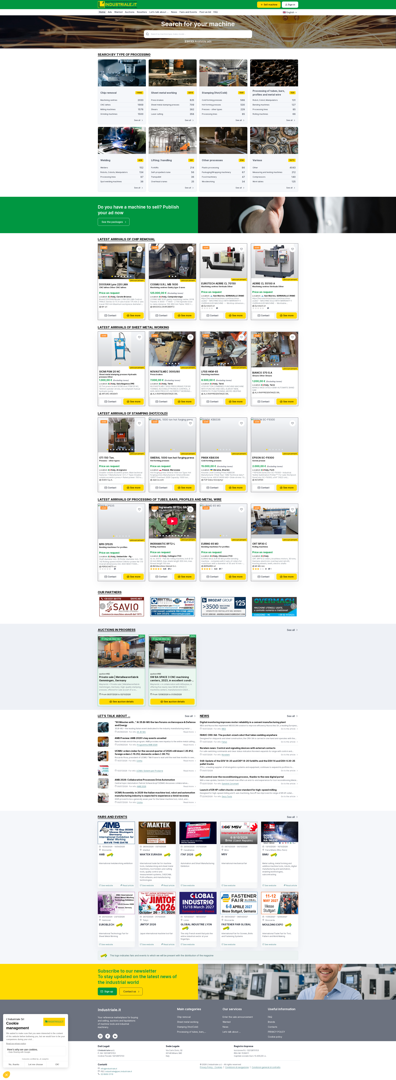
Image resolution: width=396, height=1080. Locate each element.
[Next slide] (140, 261)
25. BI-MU (141, 732)
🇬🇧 (288, 12)
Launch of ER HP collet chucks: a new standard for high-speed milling (238, 789)
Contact (112, 315)
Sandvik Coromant (230, 783)
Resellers (142, 12)
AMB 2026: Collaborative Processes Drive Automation (145, 779)
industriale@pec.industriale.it (118, 1071)
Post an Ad (205, 12)
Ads (110, 12)
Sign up (108, 991)
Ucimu (139, 761)
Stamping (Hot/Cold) (187, 1027)
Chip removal (184, 1017)
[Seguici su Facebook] (107, 1036)
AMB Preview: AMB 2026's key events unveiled (140, 738)
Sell (270, 4)
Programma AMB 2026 (147, 745)
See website (107, 885)
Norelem (226, 754)
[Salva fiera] (129, 826)
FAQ (215, 12)
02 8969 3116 (107, 1074)
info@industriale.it (109, 1068)
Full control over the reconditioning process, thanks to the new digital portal (242, 776)
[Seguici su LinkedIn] (115, 1036)
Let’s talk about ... (159, 12)
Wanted (118, 12)
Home (102, 12)
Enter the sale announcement (238, 1017)
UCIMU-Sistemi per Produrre (149, 771)
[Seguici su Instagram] (100, 1036)
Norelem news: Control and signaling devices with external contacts (237, 748)
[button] (112, 276)
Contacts (272, 1027)
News (174, 12)
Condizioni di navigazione (237, 1067)
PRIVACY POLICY (276, 1031)
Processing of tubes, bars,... (191, 1031)
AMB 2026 (141, 786)
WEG (224, 729)
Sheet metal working (187, 1022)
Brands (271, 1022)
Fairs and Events (188, 12)
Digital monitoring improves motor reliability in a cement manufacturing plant (243, 722)
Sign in (291, 4)
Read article (128, 885)
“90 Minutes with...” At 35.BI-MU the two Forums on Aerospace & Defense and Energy (155, 724)
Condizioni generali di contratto (266, 1067)
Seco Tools (227, 796)
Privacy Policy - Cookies (211, 1067)
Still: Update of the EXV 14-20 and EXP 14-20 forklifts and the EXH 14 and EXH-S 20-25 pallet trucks (247, 762)
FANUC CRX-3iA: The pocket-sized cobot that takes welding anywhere (238, 735)
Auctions (129, 12)
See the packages (112, 221)
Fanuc (224, 742)
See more (135, 315)
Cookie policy (275, 1036)
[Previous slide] (102, 261)
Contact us (129, 991)
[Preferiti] (139, 249)
